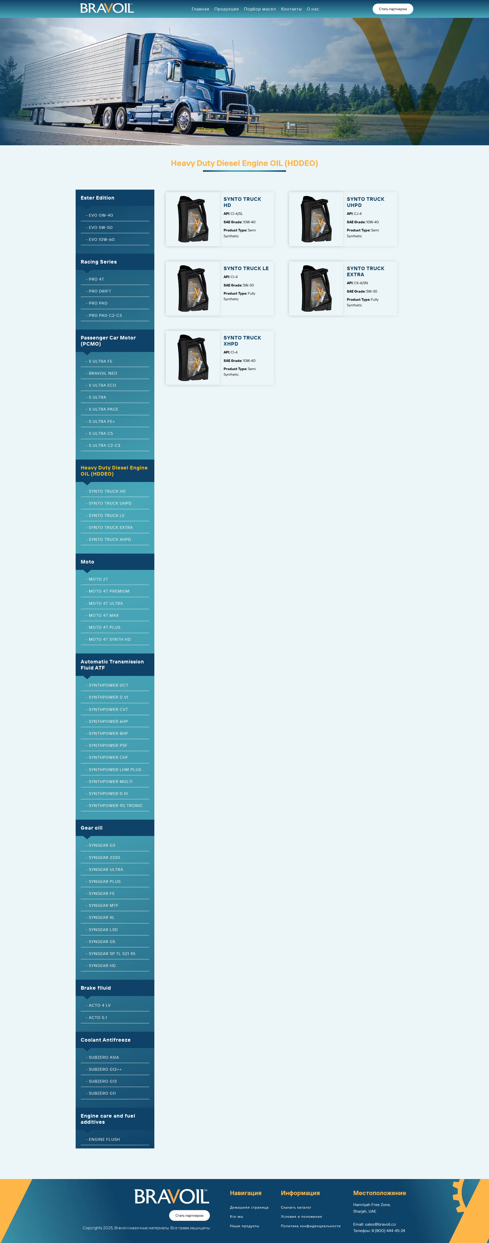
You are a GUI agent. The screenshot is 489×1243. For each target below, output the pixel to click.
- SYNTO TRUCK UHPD (109, 503)
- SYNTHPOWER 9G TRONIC (114, 805)
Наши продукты (244, 1226)
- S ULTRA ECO (101, 385)
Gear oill (92, 828)
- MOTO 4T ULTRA (104, 603)
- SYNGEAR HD (101, 965)
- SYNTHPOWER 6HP (107, 721)
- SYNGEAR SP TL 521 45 (110, 953)
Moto (87, 561)
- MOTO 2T (97, 579)
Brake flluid (96, 988)
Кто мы (236, 1216)
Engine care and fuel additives (108, 1119)
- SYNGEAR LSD (102, 929)
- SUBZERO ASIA (102, 1057)
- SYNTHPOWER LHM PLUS (113, 769)
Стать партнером (393, 9)
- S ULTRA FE (99, 361)
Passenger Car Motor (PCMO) (108, 340)
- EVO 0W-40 (99, 215)
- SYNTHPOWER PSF (107, 745)
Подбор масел (260, 8)
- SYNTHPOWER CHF (107, 757)
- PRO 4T (95, 279)
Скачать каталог (296, 1207)
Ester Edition (98, 197)
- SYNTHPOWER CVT (107, 709)
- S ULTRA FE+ (100, 421)
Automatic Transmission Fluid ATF (112, 664)
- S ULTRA (96, 397)
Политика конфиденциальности (311, 1226)
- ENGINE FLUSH (103, 1139)
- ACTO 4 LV (98, 1005)
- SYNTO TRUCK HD (106, 491)
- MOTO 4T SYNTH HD (108, 639)
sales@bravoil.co (380, 1224)
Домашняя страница (249, 1207)
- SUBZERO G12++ (104, 1069)
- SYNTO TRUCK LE (105, 515)
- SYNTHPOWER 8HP (107, 733)
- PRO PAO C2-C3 (104, 315)
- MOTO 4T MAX (102, 615)
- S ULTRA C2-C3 (103, 445)
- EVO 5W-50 (99, 227)
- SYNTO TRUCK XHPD (108, 539)
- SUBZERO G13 (101, 1081)
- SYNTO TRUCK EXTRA (109, 527)
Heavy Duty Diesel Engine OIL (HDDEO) (114, 470)
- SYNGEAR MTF (102, 905)
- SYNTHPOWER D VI (107, 697)
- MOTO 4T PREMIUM (108, 591)
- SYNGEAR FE (100, 893)
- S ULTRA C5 (99, 433)
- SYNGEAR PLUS (103, 881)
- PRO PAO (97, 303)
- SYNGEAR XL (100, 917)
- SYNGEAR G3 (100, 845)
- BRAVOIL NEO (101, 373)
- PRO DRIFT (98, 291)
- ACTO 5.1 (96, 1017)
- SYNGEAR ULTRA (104, 869)
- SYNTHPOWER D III (107, 793)
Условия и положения (301, 1216)
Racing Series (99, 261)
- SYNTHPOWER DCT (107, 685)
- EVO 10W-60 (100, 239)
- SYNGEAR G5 (100, 941)
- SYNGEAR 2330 (103, 857)
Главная (200, 8)
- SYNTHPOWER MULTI (109, 781)
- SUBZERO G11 (101, 1093)
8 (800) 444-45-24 (388, 1230)
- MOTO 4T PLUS (103, 627)
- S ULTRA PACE (102, 409)
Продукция (226, 8)
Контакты (291, 8)
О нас (313, 8)
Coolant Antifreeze (106, 1040)
